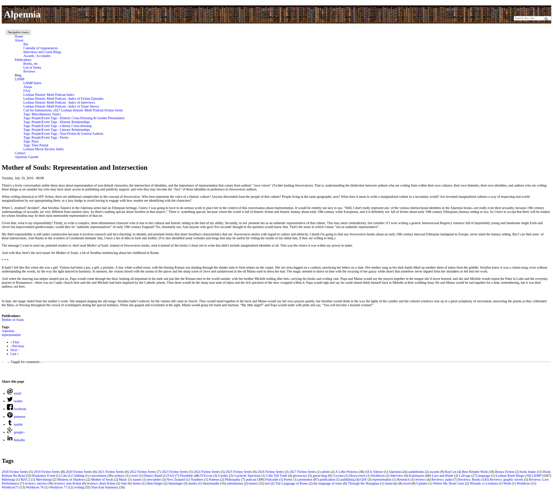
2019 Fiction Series (47, 472)
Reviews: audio (442, 479)
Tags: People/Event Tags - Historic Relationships (56, 122)
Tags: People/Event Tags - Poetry (46, 137)
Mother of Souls (13, 320)
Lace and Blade (442, 475)
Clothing (78, 475)
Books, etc (30, 63)
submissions (235, 483)
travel (407, 483)
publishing (347, 479)
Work (507, 483)
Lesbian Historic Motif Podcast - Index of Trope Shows (61, 106)
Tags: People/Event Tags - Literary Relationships (56, 130)
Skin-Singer (154, 483)
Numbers (197, 479)
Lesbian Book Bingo (510, 475)
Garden (223, 475)
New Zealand (176, 479)
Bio (25, 44)
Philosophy (232, 479)
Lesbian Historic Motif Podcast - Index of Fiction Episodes (63, 98)
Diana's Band (152, 475)
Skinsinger (175, 483)
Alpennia (22, 14)
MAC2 (25, 479)
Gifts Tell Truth (276, 475)
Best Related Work (475, 472)
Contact (20, 153)
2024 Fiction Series (207, 472)
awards (434, 472)
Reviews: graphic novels (506, 479)
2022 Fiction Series (143, 472)
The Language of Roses (291, 483)
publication (327, 479)
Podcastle (271, 479)
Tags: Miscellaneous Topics (42, 114)
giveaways (300, 475)
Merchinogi (44, 479)
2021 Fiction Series (111, 472)
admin (325, 472)
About (19, 40)
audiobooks (416, 472)
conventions (98, 475)
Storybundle (211, 483)
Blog (18, 75)
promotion (305, 479)
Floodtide (186, 475)
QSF (363, 479)
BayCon (450, 472)
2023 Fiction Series (175, 472)
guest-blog (320, 475)
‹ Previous (17, 346)
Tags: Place (31, 141)
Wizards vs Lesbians (484, 483)
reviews (420, 479)
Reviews (29, 71)
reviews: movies (36, 483)
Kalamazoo (416, 475)
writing (79, 487)
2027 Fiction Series (302, 472)
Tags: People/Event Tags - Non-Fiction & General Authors (63, 133)
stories (192, 483)
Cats (64, 475)
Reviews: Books (469, 479)
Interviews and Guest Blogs (42, 52)
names (137, 479)
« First (14, 342)
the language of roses (327, 483)
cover (134, 475)
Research (403, 479)
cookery (119, 475)
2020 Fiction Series (79, 472)
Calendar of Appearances (40, 48)
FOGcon (206, 475)
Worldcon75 (10, 487)
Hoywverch (357, 475)
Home (19, 36)
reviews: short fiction (101, 483)
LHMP (19, 79)
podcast (251, 479)
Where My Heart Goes (448, 483)
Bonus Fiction (504, 472)
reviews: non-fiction (67, 483)
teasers (253, 483)
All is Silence (374, 472)
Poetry (288, 479)
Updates (421, 483)
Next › (14, 350)
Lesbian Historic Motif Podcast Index (48, 95)
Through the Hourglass (363, 483)
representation (11, 335)
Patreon (214, 479)
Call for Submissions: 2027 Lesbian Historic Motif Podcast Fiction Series (73, 110)
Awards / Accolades (37, 56)
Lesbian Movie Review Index (43, 149)
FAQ (26, 91)
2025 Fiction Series (239, 472)
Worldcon (523, 483)
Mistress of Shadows (71, 479)
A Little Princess (346, 472)
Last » (14, 354)
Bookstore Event (43, 475)
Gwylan (338, 475)
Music (123, 479)
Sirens (136, 483)
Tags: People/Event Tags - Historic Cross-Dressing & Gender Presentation (73, 118)
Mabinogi (8, 479)
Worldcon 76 (35, 487)
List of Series (32, 67)
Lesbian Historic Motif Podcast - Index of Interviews (59, 102)
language (484, 475)
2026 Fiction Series (270, 472)
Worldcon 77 (58, 487)
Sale (124, 483)
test (267, 483)
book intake (528, 472)
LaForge (464, 475)
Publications (23, 60)
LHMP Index (32, 83)
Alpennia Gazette (26, 157)
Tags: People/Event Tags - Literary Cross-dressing (57, 126)
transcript (391, 483)
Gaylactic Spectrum (247, 475)
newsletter (154, 479)
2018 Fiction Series (15, 472)
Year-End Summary (104, 487)
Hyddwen (378, 475)
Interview (396, 475)
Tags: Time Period (35, 145)
